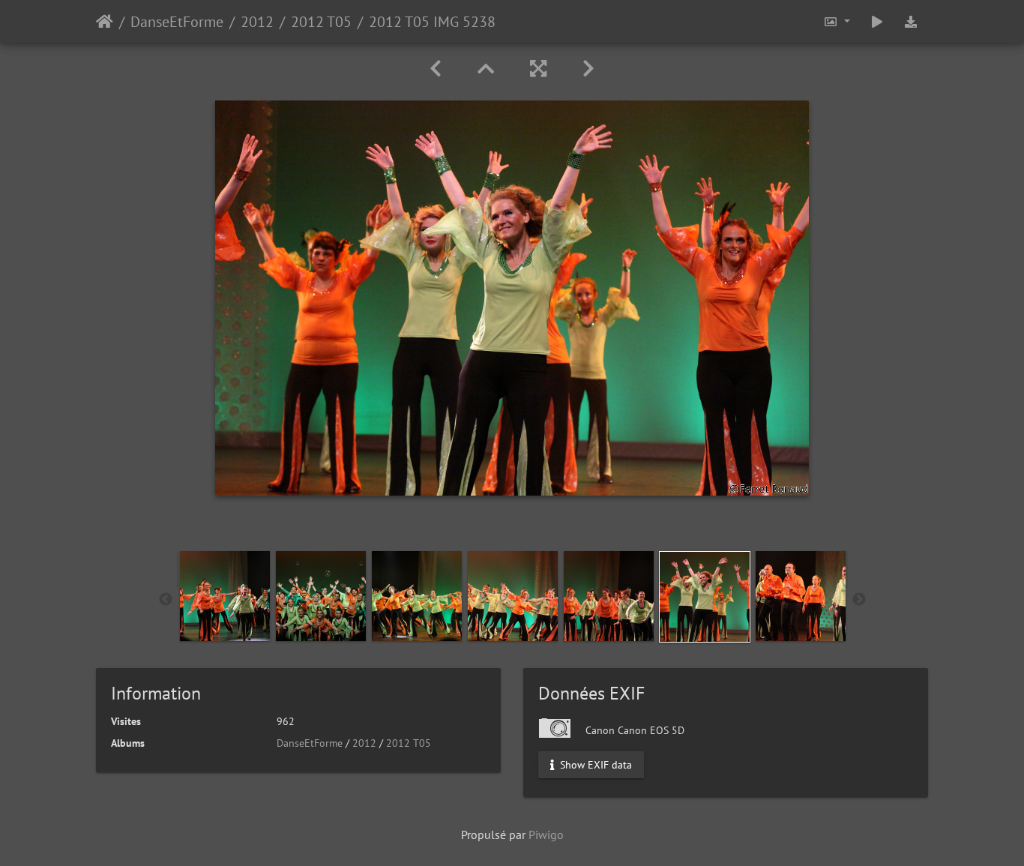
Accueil (104, 21)
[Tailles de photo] (836, 21)
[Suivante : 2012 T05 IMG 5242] (588, 68)
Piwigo (546, 834)
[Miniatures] (486, 68)
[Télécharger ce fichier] (911, 21)
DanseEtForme (176, 21)
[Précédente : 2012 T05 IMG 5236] (436, 68)
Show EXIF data (594, 765)
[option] (225, 596)
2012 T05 (321, 21)
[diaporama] (877, 21)
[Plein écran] (538, 68)
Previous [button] (165, 599)
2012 (257, 21)
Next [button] (859, 599)
